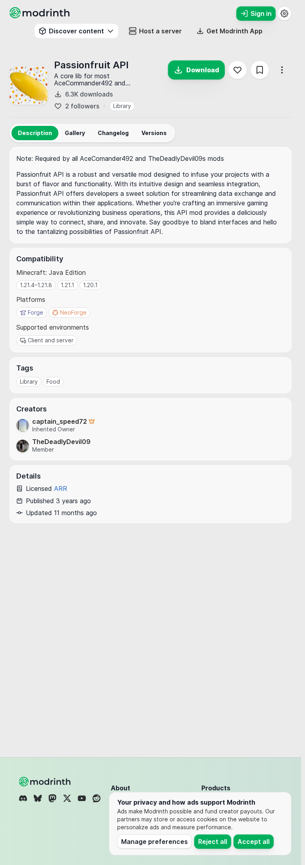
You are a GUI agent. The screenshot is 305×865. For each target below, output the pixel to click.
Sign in (261, 13)
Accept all (253, 842)
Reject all (212, 842)
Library (122, 105)
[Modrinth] (45, 781)
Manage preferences (154, 842)
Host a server (160, 31)
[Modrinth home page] (40, 16)
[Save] (259, 69)
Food (53, 381)
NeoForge (73, 312)
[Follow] (237, 69)
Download (202, 70)
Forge (35, 312)
